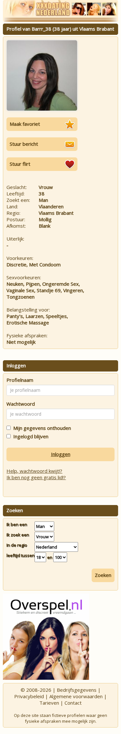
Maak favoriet (25, 124)
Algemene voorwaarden (76, 696)
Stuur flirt (20, 164)
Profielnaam (19, 380)
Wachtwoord (20, 404)
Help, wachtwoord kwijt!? (34, 471)
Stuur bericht (24, 144)
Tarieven (49, 702)
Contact (73, 702)
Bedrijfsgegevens (76, 690)
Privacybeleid (29, 696)
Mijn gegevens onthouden (41, 428)
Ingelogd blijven (29, 436)
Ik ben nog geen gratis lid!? (36, 477)
